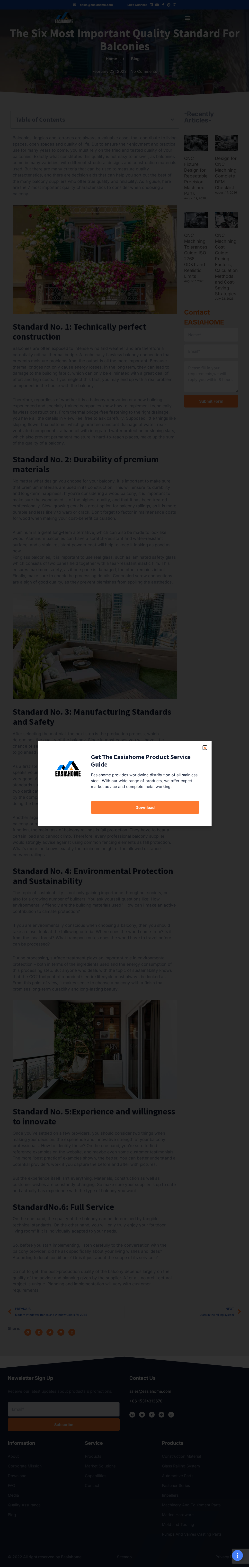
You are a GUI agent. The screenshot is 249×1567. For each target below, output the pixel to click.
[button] (205, 748)
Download (145, 807)
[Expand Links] (237, 1555)
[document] (124, 783)
